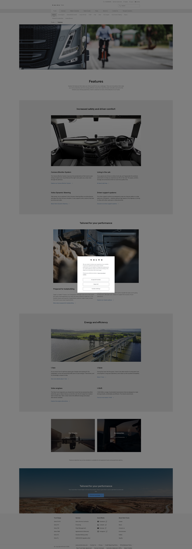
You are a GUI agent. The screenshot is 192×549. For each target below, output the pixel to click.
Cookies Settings (96, 288)
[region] (96, 274)
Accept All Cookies (96, 279)
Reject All (96, 284)
